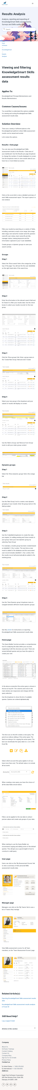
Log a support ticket (8, 1021)
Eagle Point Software (4, 43)
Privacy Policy (6, 1060)
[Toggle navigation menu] (32, 3)
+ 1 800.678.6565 (18, 1066)
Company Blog (6, 1055)
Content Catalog (7, 1051)
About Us (5, 1047)
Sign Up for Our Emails (9, 1058)
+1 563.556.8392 (17, 1069)
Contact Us (5, 1053)
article (9, 630)
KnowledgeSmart (7, 49)
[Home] (5, 3)
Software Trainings (8, 1049)
